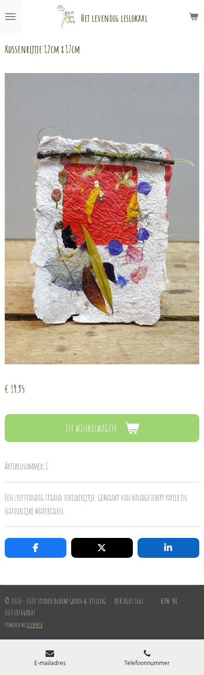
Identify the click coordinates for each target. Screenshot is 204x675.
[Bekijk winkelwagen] (193, 16)
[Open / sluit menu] (10, 16)
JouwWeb (34, 624)
